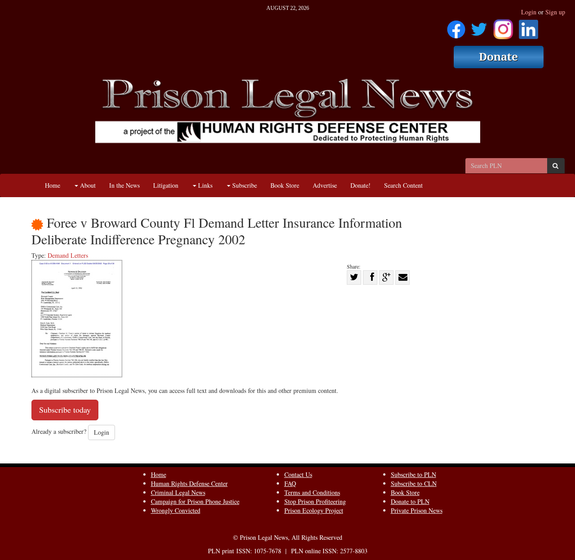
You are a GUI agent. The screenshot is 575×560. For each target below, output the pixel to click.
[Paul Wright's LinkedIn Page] (528, 26)
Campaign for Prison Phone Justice (195, 501)
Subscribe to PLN (413, 474)
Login (528, 12)
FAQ (290, 483)
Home (52, 185)
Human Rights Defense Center (189, 483)
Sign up (555, 12)
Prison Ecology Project (313, 510)
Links (204, 185)
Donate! (360, 185)
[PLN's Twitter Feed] (479, 26)
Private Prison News (416, 510)
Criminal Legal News (178, 492)
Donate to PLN (410, 501)
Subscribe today (65, 409)
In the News (124, 185)
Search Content (403, 185)
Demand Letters (68, 255)
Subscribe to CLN (414, 483)
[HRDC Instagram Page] (503, 26)
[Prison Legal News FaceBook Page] (456, 26)
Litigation (165, 185)
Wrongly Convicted (175, 510)
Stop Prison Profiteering (315, 501)
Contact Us (298, 474)
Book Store (284, 185)
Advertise (325, 185)
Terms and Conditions (312, 492)
